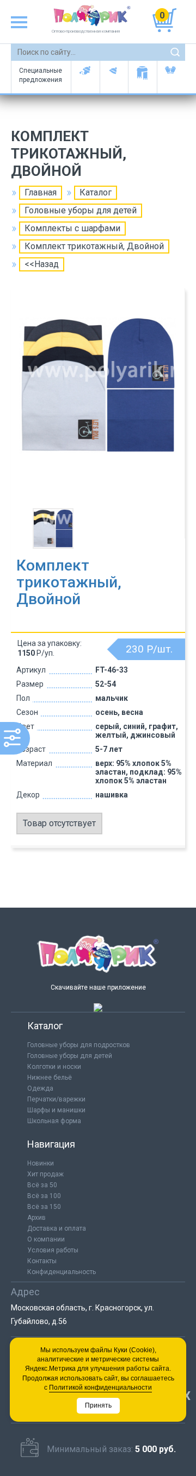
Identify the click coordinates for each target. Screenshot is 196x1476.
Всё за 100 (44, 1196)
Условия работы (52, 1250)
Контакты (42, 1261)
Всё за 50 (42, 1185)
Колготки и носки (54, 1066)
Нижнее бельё (49, 1077)
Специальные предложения (40, 75)
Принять (98, 1405)
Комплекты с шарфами (72, 228)
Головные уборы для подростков (114, 77)
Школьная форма (54, 1121)
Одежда (40, 1088)
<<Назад (41, 264)
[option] (97, 399)
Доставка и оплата (56, 1228)
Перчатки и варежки (171, 77)
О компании (46, 1239)
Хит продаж (45, 1174)
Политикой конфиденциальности (100, 1387)
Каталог (95, 192)
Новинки (40, 1163)
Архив (36, 1217)
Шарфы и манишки (142, 77)
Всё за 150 (44, 1207)
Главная (40, 192)
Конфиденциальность (61, 1272)
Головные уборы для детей (85, 77)
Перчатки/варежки (56, 1099)
